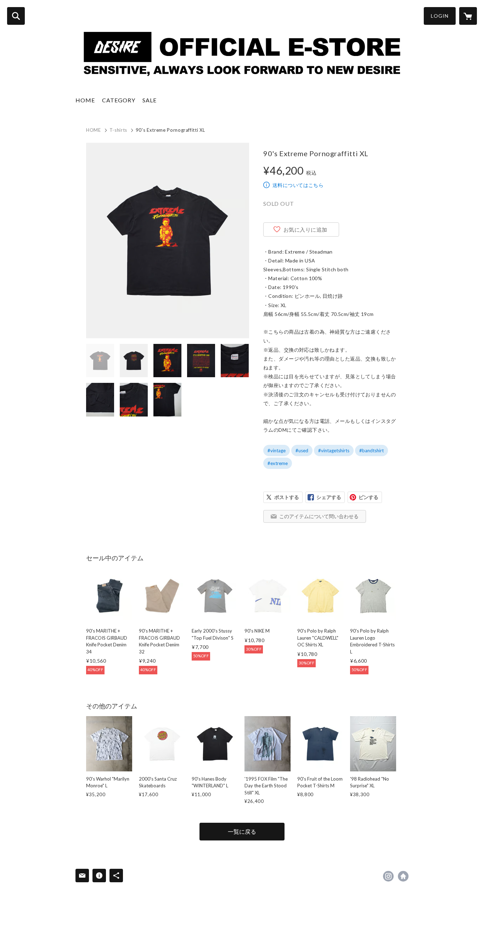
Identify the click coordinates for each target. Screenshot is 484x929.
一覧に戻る (242, 831)
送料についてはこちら (297, 185)
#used (302, 450)
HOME (85, 100)
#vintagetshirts (333, 450)
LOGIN (440, 16)
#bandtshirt (371, 450)
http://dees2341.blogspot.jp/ (403, 876)
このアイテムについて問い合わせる (319, 516)
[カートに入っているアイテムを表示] (468, 16)
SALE (149, 100)
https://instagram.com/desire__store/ (388, 876)
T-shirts (118, 130)
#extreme (278, 463)
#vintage (277, 450)
